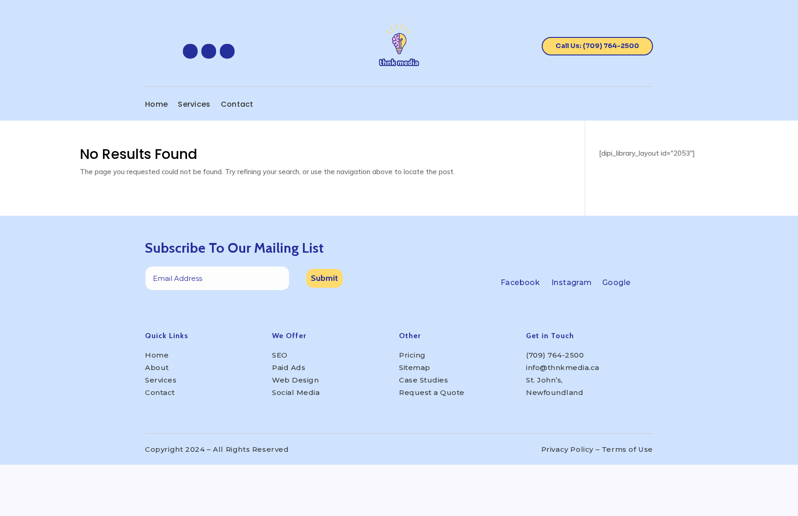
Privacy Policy (567, 449)
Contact (237, 105)
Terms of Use (627, 449)
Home (156, 105)
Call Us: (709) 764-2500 (597, 46)
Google (616, 282)
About (157, 367)
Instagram (571, 282)
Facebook (520, 282)
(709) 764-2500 (555, 355)
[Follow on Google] (227, 51)
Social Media (296, 392)
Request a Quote (432, 392)
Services (194, 105)
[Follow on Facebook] (190, 51)
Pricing (412, 355)
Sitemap (414, 367)
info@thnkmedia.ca (562, 367)
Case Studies (423, 380)
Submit (324, 278)
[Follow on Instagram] (208, 51)
